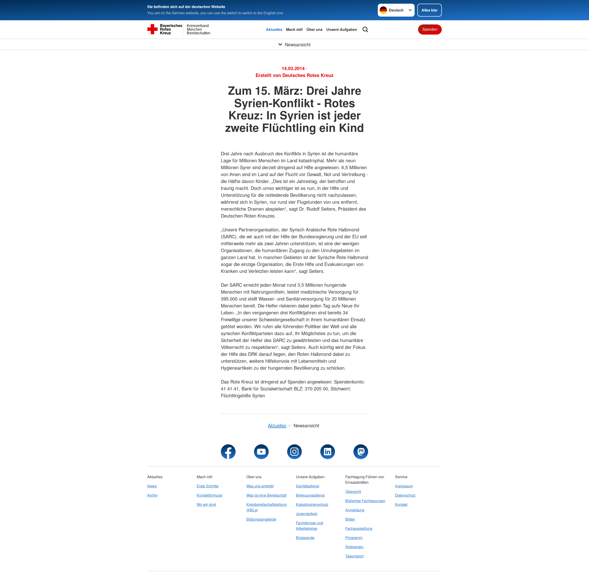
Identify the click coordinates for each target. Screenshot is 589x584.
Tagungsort (354, 556)
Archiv (152, 495)
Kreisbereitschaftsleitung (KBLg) (266, 507)
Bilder (350, 519)
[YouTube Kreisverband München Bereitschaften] (261, 451)
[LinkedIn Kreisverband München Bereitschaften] (327, 451)
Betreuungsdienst (310, 495)
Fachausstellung (358, 528)
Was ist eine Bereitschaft (266, 495)
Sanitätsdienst (307, 486)
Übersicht (353, 491)
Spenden (429, 29)
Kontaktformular (209, 495)
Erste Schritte (208, 486)
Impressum (404, 486)
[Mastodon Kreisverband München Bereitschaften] (360, 451)
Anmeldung (354, 510)
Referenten (354, 546)
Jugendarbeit (306, 513)
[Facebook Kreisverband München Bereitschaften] (228, 451)
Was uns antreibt (260, 486)
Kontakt (401, 504)
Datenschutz (405, 495)
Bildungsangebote (261, 519)
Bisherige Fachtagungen (365, 500)
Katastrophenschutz (312, 504)
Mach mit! (294, 29)
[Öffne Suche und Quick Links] (365, 29)
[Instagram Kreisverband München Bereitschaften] (294, 451)
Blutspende (305, 537)
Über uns (314, 29)
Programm (353, 537)
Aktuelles (274, 29)
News (152, 486)
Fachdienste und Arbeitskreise (309, 525)
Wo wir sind (206, 504)
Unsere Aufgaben (341, 29)
